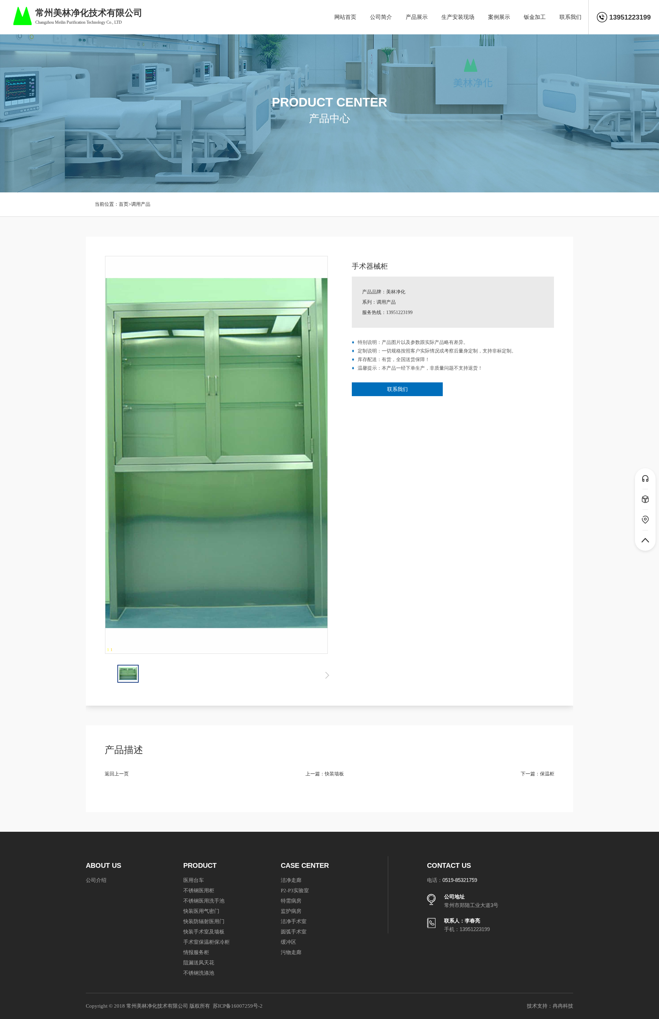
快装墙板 (334, 773)
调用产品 (140, 204)
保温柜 (547, 773)
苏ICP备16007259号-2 (238, 1006)
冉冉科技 (563, 1006)
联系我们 (397, 389)
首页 (123, 204)
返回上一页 (117, 773)
